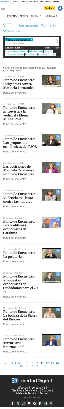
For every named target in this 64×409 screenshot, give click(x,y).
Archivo (24, 16)
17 (31, 366)
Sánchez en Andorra (29, 2)
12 (47, 363)
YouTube (29, 403)
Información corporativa (31, 387)
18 (36, 366)
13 (52, 363)
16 (26, 366)
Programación (51, 16)
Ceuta (15, 2)
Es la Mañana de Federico (16, 51)
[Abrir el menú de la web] (4, 8)
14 (57, 363)
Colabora (49, 8)
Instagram (23, 403)
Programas (11, 16)
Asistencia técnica (25, 393)
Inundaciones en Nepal (50, 2)
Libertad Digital (32, 380)
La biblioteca (31, 54)
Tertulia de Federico (46, 54)
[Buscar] (57, 41)
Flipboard (40, 403)
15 (21, 366)
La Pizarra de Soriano (14, 54)
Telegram (45, 403)
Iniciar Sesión (60, 8)
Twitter (18, 403)
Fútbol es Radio (36, 51)
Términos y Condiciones (25, 390)
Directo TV (36, 16)
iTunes (51, 403)
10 (37, 363)
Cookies (46, 390)
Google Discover (34, 403)
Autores (44, 393)
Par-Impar (48, 51)
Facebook (12, 403)
